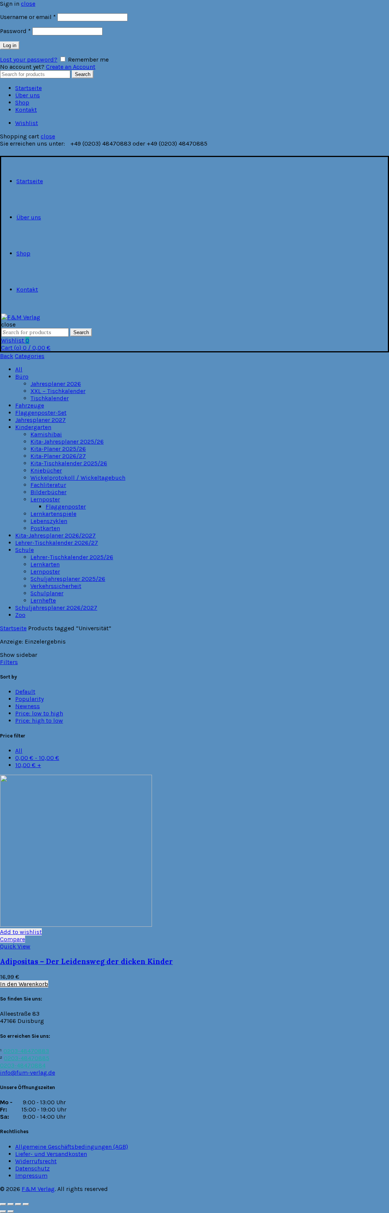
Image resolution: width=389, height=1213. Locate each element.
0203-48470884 (23, 1065)
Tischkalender (49, 398)
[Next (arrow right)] (11, 1211)
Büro (21, 376)
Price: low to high (39, 713)
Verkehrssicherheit (55, 586)
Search (82, 74)
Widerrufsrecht (36, 1161)
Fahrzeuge (29, 405)
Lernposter (45, 499)
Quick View (15, 946)
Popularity (29, 698)
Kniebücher (46, 470)
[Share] (11, 1204)
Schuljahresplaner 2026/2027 (56, 607)
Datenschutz (32, 1168)
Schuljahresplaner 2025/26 (67, 578)
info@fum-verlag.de (27, 1072)
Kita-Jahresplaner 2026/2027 (55, 535)
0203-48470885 (26, 1058)
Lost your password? (28, 59)
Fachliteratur (48, 484)
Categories (29, 356)
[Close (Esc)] (3, 1204)
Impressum (31, 1175)
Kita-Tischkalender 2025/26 (68, 463)
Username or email (28, 17)
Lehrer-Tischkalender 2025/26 (71, 557)
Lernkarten (45, 564)
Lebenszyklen (48, 521)
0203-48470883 (26, 1050)
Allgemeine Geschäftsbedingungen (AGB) (71, 1146)
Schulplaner (46, 593)
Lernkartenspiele (53, 513)
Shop (22, 102)
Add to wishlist (21, 932)
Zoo (20, 614)
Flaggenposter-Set (40, 412)
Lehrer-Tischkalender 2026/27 (56, 542)
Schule (24, 549)
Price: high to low (39, 720)
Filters (9, 662)
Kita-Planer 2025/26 (58, 448)
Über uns (27, 95)
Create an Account (70, 66)
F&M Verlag (38, 1188)
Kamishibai (46, 434)
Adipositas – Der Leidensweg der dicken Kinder (86, 961)
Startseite (28, 88)
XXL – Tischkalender (57, 391)
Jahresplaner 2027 (40, 419)
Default (25, 691)
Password (15, 31)
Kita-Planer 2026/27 (58, 456)
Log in (9, 45)
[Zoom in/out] (26, 1204)
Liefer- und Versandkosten (51, 1154)
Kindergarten (33, 427)
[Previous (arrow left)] (3, 1211)
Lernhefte (43, 600)
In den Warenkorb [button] (24, 984)
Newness (27, 706)
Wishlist (26, 123)
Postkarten (45, 528)
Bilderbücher (48, 492)
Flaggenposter (66, 506)
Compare (12, 939)
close (28, 3)
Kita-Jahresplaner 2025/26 (67, 441)
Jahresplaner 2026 (55, 383)
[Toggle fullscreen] (18, 1204)
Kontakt (26, 109)
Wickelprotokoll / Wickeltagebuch (77, 477)
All (18, 369)
